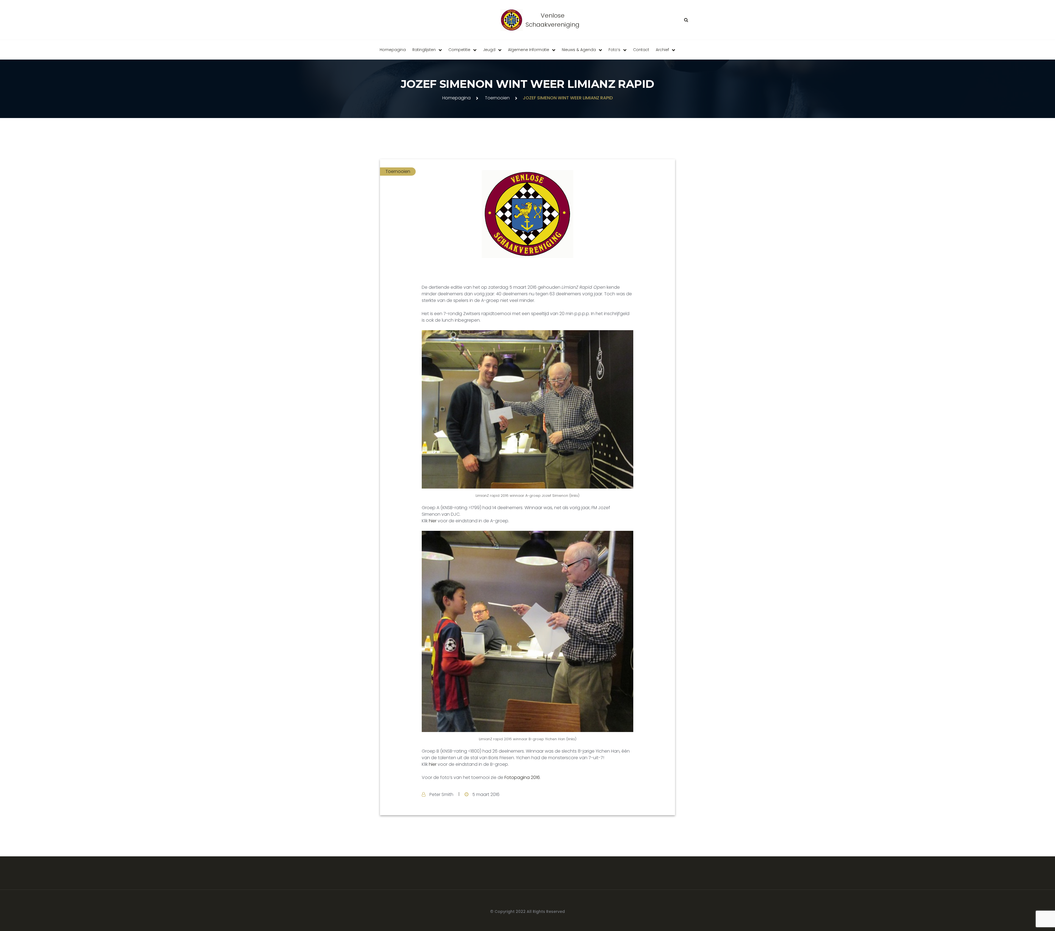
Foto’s (614, 49)
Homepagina (393, 49)
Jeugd (489, 49)
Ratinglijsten (424, 49)
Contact (641, 49)
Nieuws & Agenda (579, 49)
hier (433, 521)
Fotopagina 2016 (522, 777)
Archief (662, 49)
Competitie (459, 49)
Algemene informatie (528, 49)
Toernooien (497, 98)
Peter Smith (441, 794)
